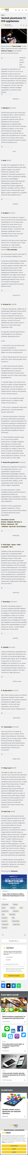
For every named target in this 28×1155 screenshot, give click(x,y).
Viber (19, 544)
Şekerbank (10, 524)
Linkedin (15, 904)
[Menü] (26, 10)
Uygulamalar (5, 904)
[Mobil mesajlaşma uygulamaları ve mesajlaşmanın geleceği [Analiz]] (14, 1005)
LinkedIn (6, 647)
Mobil (3, 15)
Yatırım (4, 1041)
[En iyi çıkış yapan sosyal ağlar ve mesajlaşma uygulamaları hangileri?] (14, 1032)
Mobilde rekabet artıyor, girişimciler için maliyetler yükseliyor (11, 1111)
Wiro (11, 547)
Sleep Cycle (7, 768)
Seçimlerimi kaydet (14, 975)
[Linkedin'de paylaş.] (14, 985)
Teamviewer (8, 727)
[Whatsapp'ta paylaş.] (19, 985)
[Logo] (5, 10)
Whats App (12, 914)
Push (4, 160)
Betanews (14, 871)
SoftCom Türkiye (6, 51)
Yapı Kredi (12, 526)
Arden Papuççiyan (7, 1080)
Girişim (3, 1070)
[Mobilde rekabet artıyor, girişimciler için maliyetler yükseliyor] (14, 1100)
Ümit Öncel (5, 1116)
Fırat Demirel (5, 1050)
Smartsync (4, 921)
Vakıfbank (4, 526)
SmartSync (6, 601)
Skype (13, 544)
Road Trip (7, 811)
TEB (16, 524)
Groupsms (4, 917)
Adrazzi (4, 899)
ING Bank (17, 522)
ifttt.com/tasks (12, 249)
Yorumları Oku (14, 941)
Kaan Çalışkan (6, 1021)
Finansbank (5, 519)
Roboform (6, 108)
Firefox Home (7, 690)
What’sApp (6, 544)
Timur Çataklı (16, 46)
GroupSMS (4, 547)
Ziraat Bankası (21, 526)
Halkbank (10, 522)
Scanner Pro (7, 304)
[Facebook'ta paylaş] (3, 985)
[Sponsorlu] (14, 882)
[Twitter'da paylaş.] (8, 985)
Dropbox (6, 213)
